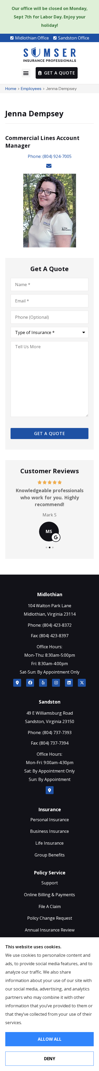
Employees (31, 88)
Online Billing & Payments (49, 895)
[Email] (49, 165)
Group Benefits (50, 855)
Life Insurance (49, 843)
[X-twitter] (82, 683)
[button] (26, 73)
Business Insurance (49, 831)
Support (49, 883)
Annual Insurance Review (49, 930)
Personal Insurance (49, 820)
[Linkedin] (69, 683)
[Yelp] (43, 683)
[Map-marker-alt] (17, 683)
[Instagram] (56, 683)
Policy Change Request (49, 918)
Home (10, 88)
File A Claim (50, 906)
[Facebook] (30, 683)
